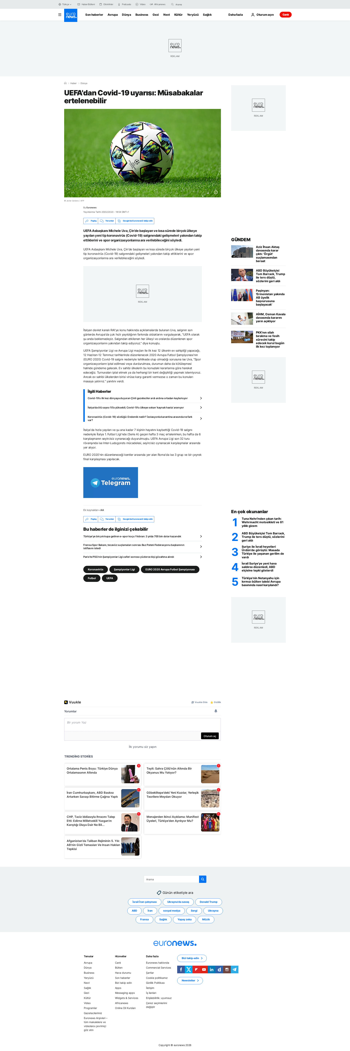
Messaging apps (125, 992)
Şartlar (150, 972)
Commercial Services (158, 967)
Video (87, 1002)
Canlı (286, 14)
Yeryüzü (193, 14)
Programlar (90, 1008)
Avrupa (113, 14)
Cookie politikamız (157, 977)
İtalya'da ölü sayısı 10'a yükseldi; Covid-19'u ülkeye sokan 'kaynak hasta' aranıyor (136, 407)
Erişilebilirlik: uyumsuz (159, 997)
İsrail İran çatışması (145, 901)
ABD (134, 910)
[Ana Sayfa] (65, 83)
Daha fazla (152, 956)
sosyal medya (171, 910)
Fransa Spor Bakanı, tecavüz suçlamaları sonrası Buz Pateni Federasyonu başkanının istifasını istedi (133, 546)
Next (166, 14)
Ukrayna (213, 910)
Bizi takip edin (123, 982)
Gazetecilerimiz (93, 1012)
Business (141, 14)
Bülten (118, 967)
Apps (118, 987)
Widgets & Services (126, 997)
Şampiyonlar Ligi (124, 569)
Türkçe (65, 4)
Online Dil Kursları (125, 1008)
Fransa (144, 919)
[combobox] (191, 4)
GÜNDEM (240, 239)
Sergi (194, 910)
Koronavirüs (95, 569)
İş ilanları (151, 992)
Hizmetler (121, 956)
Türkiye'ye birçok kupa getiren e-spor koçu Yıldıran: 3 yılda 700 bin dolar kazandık (132, 536)
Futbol (92, 578)
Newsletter (188, 980)
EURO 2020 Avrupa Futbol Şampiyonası (170, 569)
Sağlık (207, 14)
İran (150, 910)
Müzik (206, 919)
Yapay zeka (185, 919)
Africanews (121, 1002)
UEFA (109, 578)
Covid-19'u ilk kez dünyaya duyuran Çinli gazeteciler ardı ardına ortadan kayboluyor (138, 398)
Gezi (156, 14)
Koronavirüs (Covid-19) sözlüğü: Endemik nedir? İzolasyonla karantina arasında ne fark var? (140, 418)
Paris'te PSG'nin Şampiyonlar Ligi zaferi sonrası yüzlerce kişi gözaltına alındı (128, 556)
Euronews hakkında (157, 962)
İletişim (150, 987)
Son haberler (94, 14)
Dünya (126, 14)
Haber (73, 83)
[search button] (172, 4)
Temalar (89, 956)
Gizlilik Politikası (155, 982)
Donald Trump (208, 901)
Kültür (178, 14)
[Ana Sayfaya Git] (70, 15)
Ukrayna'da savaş (178, 901)
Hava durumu (123, 972)
